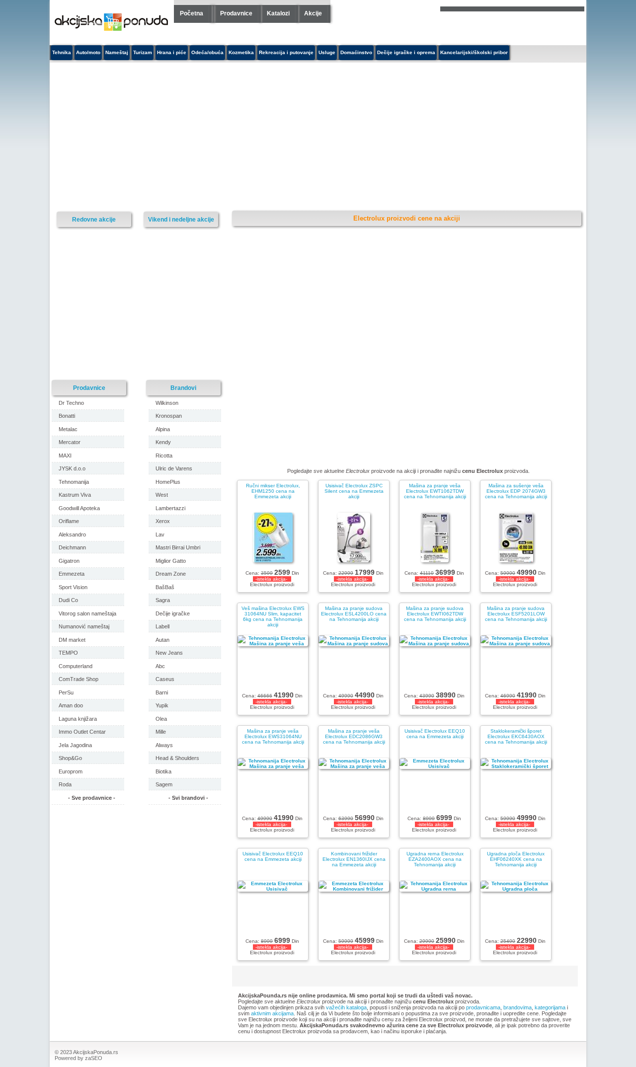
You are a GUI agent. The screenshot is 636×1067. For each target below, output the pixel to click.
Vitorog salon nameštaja (87, 613)
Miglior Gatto (171, 561)
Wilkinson (167, 403)
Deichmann (72, 547)
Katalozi (278, 13)
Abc (160, 666)
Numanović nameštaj (84, 626)
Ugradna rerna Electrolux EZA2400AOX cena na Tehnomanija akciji (435, 859)
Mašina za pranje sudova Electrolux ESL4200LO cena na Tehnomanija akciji (354, 614)
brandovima (517, 1007)
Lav (160, 534)
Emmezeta (71, 574)
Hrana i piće (171, 52)
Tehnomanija (74, 482)
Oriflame (69, 521)
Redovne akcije (94, 219)
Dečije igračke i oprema (406, 52)
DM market (72, 640)
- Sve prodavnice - (91, 798)
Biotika (163, 771)
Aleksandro (72, 534)
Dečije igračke (173, 613)
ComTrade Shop (78, 679)
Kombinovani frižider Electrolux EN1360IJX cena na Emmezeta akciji (354, 859)
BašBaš (165, 587)
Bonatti (67, 416)
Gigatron (69, 561)
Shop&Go (70, 758)
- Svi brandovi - (188, 798)
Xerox (163, 521)
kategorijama (550, 1007)
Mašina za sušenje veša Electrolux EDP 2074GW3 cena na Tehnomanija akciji (516, 491)
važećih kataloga (346, 1007)
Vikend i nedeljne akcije (181, 219)
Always (164, 745)
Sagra (163, 600)
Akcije (313, 13)
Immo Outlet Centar (82, 732)
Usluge (326, 52)
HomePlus (168, 482)
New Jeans (169, 653)
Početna (191, 13)
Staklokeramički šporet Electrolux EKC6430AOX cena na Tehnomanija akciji (516, 736)
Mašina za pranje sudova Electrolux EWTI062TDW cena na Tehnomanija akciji (435, 614)
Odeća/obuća (207, 52)
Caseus (165, 679)
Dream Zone (171, 574)
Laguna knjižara (78, 719)
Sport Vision (73, 587)
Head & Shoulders (177, 758)
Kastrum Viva (75, 495)
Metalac (68, 429)
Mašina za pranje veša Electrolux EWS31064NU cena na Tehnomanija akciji (273, 736)
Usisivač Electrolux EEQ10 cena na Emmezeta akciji (434, 733)
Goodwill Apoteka (79, 508)
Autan (162, 640)
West (162, 495)
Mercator (69, 442)
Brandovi (183, 387)
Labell (162, 626)
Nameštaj (116, 52)
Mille (161, 732)
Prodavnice (236, 13)
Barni (162, 692)
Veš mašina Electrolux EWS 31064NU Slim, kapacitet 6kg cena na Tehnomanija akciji (273, 616)
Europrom (70, 771)
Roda (65, 784)
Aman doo (71, 705)
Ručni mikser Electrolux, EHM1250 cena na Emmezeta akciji (273, 491)
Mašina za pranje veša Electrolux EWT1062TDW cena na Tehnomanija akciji (435, 491)
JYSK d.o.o (72, 468)
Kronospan (169, 416)
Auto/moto (88, 52)
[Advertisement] (226, 137)
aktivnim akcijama (272, 1013)
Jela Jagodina (75, 745)
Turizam (142, 52)
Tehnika (61, 52)
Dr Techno (71, 403)
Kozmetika (241, 52)
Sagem (164, 784)
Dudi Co (68, 600)
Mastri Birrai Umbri (178, 547)
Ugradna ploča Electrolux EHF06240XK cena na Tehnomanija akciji (516, 859)
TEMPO (68, 653)
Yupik (162, 705)
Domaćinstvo (356, 52)
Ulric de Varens (174, 468)
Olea (161, 719)
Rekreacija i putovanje (286, 52)
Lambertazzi (170, 508)
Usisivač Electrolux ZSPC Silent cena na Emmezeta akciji (354, 491)
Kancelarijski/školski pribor (474, 52)
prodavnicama (483, 1007)
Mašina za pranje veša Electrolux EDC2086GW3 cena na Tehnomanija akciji (354, 736)
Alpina (163, 429)
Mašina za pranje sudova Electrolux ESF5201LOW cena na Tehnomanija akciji (516, 614)
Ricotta (164, 455)
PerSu (66, 692)
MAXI (65, 455)
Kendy (163, 442)
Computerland (75, 666)
